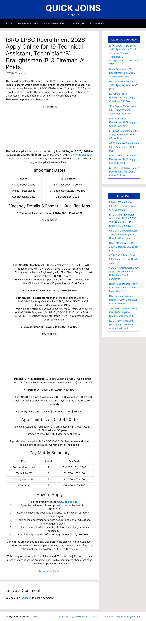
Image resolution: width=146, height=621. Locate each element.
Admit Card (77, 23)
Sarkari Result (97, 23)
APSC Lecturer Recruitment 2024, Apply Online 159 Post (124, 147)
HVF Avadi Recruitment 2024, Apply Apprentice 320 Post (123, 85)
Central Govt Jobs (54, 23)
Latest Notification (51, 571)
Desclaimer (82, 616)
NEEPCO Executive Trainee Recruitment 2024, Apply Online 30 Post (124, 172)
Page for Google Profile (128, 616)
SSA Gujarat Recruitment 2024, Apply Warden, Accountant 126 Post (122, 110)
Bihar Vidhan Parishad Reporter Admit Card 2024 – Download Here (124, 300)
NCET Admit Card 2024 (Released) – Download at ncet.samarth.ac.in (123, 324)
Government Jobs (28, 23)
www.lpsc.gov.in (82, 155)
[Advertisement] (50, 128)
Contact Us (96, 616)
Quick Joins (73, 8)
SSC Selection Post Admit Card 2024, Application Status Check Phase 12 (123, 312)
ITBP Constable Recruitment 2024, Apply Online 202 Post (122, 122)
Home (9, 23)
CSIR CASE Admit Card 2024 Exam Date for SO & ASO (123, 259)
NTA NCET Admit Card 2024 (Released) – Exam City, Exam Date (122, 206)
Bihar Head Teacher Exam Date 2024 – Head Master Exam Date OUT (123, 287)
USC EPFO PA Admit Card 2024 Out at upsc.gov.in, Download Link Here (123, 234)
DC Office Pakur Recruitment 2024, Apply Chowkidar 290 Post (122, 97)
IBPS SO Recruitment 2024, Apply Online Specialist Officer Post (124, 134)
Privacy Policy (66, 616)
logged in (26, 597)
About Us (109, 616)
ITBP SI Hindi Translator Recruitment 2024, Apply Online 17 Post (122, 159)
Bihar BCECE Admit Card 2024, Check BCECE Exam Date (123, 247)
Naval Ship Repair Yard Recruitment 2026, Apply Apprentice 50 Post (122, 73)
